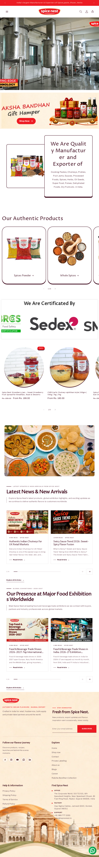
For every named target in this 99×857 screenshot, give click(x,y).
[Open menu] (7, 12)
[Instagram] (11, 759)
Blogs (54, 769)
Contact (55, 757)
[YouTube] (17, 759)
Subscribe (87, 729)
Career (55, 774)
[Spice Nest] (11, 700)
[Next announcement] (94, 3)
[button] (81, 12)
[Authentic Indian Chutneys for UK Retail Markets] (27, 522)
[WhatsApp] (23, 759)
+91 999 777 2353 (62, 815)
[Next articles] (90, 572)
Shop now (56, 752)
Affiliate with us (9, 808)
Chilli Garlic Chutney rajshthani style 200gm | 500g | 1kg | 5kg (67, 393)
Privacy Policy (9, 791)
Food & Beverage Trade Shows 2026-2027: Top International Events (25, 651)
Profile (5, 812)
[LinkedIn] (29, 759)
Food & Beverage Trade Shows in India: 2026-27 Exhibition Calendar (70, 651)
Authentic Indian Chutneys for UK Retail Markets (25, 543)
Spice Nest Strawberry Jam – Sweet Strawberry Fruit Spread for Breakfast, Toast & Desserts (22, 393)
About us (56, 765)
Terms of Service (10, 799)
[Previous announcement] (5, 3)
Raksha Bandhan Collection (64, 778)
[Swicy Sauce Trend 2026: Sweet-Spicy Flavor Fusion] (71, 522)
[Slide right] (55, 289)
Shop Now (24, 121)
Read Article (19, 560)
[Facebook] (5, 759)
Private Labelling (59, 761)
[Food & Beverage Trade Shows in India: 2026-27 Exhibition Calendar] (71, 630)
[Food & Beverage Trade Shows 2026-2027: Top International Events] (27, 630)
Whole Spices (68, 275)
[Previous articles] (83, 572)
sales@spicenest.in (63, 818)
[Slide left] (44, 289)
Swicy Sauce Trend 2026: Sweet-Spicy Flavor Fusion (71, 543)
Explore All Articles (15, 580)
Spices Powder (22, 275)
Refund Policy (9, 804)
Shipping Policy (9, 795)
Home (54, 748)
